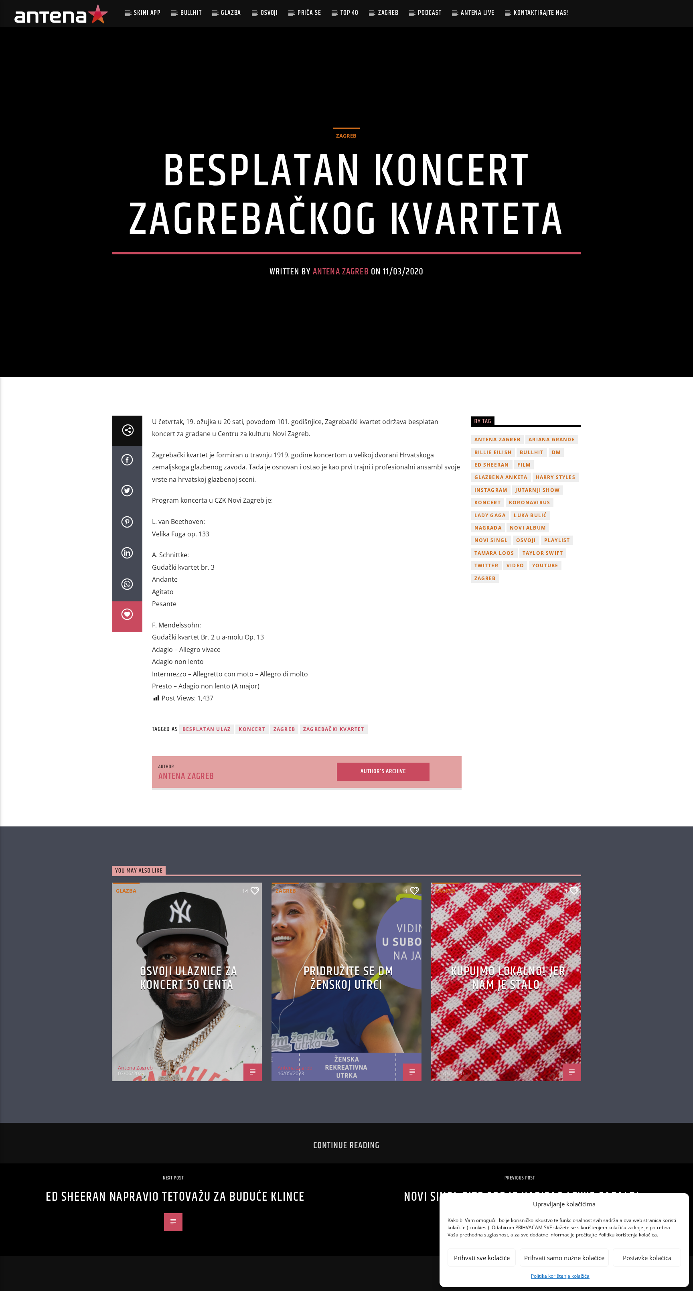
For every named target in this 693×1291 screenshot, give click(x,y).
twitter (486, 565)
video (515, 565)
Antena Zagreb (341, 272)
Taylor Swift (543, 553)
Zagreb (388, 13)
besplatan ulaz (206, 729)
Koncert (252, 729)
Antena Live (477, 13)
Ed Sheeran (491, 464)
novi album (528, 527)
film (524, 464)
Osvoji (269, 13)
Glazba (231, 13)
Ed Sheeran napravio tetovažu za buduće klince (175, 1197)
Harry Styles (555, 477)
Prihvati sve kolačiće (482, 1258)
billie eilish (493, 452)
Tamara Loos (494, 553)
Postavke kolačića (647, 1258)
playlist (557, 540)
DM (556, 452)
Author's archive (383, 771)
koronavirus (529, 502)
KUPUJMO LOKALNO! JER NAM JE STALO (508, 978)
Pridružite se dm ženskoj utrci (349, 978)
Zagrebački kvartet (334, 729)
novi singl (491, 540)
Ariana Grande (552, 439)
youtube (545, 565)
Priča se (309, 13)
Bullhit (191, 13)
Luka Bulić (530, 515)
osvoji (526, 540)
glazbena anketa (501, 477)
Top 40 (349, 13)
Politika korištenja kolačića (560, 1276)
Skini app (147, 13)
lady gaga (490, 515)
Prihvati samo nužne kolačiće (564, 1258)
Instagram (491, 490)
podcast (429, 13)
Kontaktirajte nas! (541, 13)
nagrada (488, 527)
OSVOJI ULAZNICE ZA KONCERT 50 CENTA (189, 978)
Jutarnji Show (537, 490)
